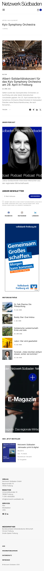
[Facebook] (3, 514)
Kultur (4, 74)
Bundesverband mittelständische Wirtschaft (17, 529)
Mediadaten (6, 508)
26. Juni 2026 (18, 333)
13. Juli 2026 (18, 344)
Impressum (6, 560)
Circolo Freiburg (8, 531)
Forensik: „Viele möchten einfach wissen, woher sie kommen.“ (28, 353)
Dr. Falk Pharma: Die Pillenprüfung (22, 305)
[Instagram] (5, 514)
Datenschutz (7, 555)
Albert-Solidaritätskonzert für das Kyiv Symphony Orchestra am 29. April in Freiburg (21, 81)
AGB (3, 546)
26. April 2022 (6, 88)
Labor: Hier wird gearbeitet (25, 341)
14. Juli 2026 (18, 310)
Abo (3, 505)
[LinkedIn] (7, 514)
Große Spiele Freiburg (10, 533)
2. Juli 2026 (17, 320)
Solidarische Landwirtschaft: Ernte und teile (26, 329)
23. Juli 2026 (18, 357)
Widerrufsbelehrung (10, 551)
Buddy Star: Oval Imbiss (24, 317)
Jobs (4, 510)
